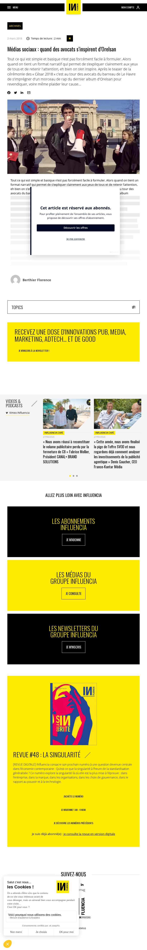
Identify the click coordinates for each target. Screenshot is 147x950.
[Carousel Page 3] (77, 476)
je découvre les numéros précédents (73, 823)
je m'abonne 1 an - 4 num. (73, 810)
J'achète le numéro (73, 796)
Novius (82, 928)
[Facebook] (8, 92)
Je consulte (73, 593)
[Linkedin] (22, 92)
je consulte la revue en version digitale (89, 834)
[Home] (73, 7)
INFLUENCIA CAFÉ (53, 432)
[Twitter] (15, 92)
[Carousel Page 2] (73, 476)
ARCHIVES (15, 26)
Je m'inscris (73, 647)
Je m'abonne (73, 539)
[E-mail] (28, 92)
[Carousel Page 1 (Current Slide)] (70, 476)
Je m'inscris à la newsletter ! (34, 350)
